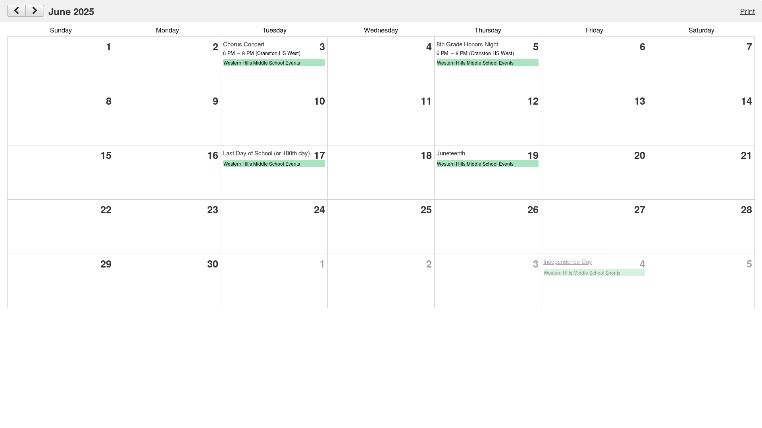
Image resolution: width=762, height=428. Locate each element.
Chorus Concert (243, 44)
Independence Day (567, 261)
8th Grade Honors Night (467, 44)
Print (747, 11)
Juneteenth (451, 153)
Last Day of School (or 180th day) (266, 153)
